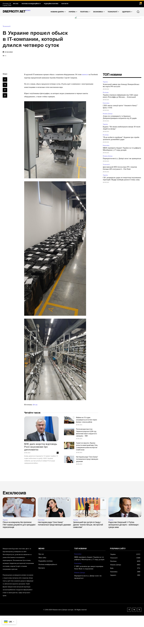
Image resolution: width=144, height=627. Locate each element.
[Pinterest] (5, 90)
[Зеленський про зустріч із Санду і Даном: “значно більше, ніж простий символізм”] (89, 507)
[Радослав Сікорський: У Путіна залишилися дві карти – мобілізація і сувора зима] (124, 507)
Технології (6, 26)
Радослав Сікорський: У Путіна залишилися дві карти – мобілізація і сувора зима (123, 524)
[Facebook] (5, 79)
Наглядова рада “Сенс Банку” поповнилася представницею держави (87, 459)
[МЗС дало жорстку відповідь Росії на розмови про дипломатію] (41, 428)
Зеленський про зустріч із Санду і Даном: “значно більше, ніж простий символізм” (88, 524)
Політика (27, 440)
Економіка (106, 103)
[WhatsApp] (5, 95)
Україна (105, 82)
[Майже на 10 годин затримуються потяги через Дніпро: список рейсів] (69, 420)
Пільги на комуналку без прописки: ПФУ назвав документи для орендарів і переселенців (19, 524)
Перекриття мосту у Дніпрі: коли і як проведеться (122, 158)
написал (85, 74)
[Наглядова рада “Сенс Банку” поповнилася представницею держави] (69, 459)
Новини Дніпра (107, 113)
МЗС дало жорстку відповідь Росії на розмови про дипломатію (40, 447)
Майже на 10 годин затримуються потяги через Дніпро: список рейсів (86, 420)
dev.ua (35, 405)
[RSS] (134, 610)
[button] (138, 11)
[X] (5, 85)
